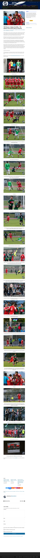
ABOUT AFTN (15, 0)
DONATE (31, 0)
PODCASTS (4, 6)
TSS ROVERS (7, 30)
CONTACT (28, 0)
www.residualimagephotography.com (15, 55)
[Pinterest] (18, 488)
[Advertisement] (31, 34)
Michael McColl (12, 29)
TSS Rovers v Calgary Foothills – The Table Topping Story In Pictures (7, 480)
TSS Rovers (20, 491)
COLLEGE (29, 6)
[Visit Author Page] (5, 497)
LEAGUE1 (13, 6)
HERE (16, 457)
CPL (10, 6)
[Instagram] (15, 488)
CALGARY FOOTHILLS (18, 29)
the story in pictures (10, 491)
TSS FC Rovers (17, 491)
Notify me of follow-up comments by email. (9, 529)
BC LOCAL (25, 6)
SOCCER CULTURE (5, 8)
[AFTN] (15, 3)
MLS (7, 6)
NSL (21, 6)
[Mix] (21, 488)
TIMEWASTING (33, 6)
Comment (5, 509)
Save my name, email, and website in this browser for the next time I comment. (14, 527)
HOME (12, 0)
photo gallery (13, 491)
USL (6, 491)
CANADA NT (17, 6)
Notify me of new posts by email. (8, 531)
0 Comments (11, 30)
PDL (5, 491)
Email (4, 521)
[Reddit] (12, 488)
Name (4, 518)
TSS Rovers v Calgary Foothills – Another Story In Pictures (14, 480)
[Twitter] (7, 488)
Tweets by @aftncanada (29, 27)
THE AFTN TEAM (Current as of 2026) (22, 0)
